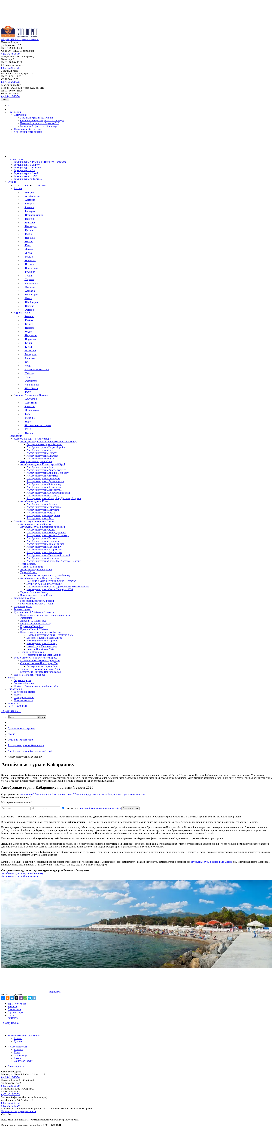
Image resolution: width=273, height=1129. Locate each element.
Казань (17, 1058)
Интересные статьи (24, 691)
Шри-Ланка (31, 388)
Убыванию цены (42, 794)
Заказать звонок (30, 39)
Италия (28, 241)
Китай (28, 346)
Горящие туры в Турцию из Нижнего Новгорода (40, 162)
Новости (18, 694)
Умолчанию (26, 794)
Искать (41, 717)
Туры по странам (17, 1003)
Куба (27, 414)
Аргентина (30, 402)
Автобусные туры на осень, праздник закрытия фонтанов (58, 586)
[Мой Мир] (12, 998)
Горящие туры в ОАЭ (25, 176)
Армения (29, 199)
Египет (28, 324)
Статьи (11, 1015)
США (27, 429)
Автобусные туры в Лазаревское (44, 487)
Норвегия (30, 260)
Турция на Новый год (32, 652)
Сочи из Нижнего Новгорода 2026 (39, 663)
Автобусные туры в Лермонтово (44, 490)
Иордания (30, 339)
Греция (28, 230)
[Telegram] (34, 998)
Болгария (29, 211)
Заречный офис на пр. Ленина (36, 117)
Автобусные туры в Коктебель (43, 509)
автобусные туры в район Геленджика (211, 861)
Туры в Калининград (31, 566)
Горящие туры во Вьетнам (28, 179)
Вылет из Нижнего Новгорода (24, 1035)
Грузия (28, 234)
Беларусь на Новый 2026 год (35, 623)
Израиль (29, 327)
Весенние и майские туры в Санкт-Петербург (51, 581)
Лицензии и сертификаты (28, 132)
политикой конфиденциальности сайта (100, 808)
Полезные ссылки (23, 700)
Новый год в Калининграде (42, 646)
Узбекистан (30, 380)
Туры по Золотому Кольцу (34, 592)
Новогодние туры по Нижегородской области (45, 615)
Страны (12, 181)
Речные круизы (22, 609)
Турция (28, 275)
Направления (15, 435)
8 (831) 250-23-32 (10, 1103)
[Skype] (30, 998)
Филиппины (31, 384)
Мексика (29, 417)
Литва (28, 253)
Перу (27, 421)
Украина (29, 279)
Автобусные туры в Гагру (41, 450)
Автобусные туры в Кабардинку (44, 484)
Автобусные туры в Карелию (36, 569)
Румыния (29, 271)
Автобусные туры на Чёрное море (32, 438)
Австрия (29, 192)
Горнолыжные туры (24, 598)
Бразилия (29, 406)
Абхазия (41, 185)
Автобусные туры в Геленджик (43, 478)
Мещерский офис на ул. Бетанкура (39, 126)
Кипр (27, 245)
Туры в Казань (28, 563)
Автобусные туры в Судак (41, 512)
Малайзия (30, 350)
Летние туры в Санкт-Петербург (44, 583)
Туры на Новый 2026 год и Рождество (34, 612)
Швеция (29, 306)
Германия (29, 222)
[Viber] (21, 998)
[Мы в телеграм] (25, 1030)
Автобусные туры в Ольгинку (43, 495)
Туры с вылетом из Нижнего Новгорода (35, 657)
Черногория (31, 294)
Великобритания (33, 215)
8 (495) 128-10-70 (10, 96)
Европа (18, 188)
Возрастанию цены (62, 794)
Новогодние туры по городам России (40, 632)
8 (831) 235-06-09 (10, 53)
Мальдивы (30, 354)
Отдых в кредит (22, 680)
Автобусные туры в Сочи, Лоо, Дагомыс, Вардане (54, 498)
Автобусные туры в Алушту (42, 504)
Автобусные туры (17, 1046)
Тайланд (29, 373)
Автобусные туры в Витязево (42, 475)
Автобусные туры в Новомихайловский (48, 492)
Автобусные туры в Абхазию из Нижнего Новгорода (48, 441)
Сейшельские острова (36, 369)
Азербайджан (32, 196)
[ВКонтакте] (3, 998)
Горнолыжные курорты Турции (37, 603)
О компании (14, 112)
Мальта (28, 256)
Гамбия (28, 320)
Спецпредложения (24, 697)
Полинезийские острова (37, 425)
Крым (17, 1052)
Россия (28, 185)
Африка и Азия (22, 312)
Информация (15, 689)
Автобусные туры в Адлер (41, 467)
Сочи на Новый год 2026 (40, 649)
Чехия (28, 298)
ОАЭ (27, 362)
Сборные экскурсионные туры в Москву (48, 575)
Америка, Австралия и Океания (31, 395)
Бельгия (29, 207)
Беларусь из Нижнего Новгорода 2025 (40, 672)
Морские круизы (23, 606)
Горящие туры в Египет (26, 164)
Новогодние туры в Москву (42, 643)
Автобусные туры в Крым (34, 501)
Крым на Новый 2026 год (34, 629)
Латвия (28, 249)
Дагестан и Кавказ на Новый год (44, 637)
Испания (29, 237)
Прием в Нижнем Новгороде (29, 674)
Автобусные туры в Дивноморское (45, 481)
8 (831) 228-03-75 (10, 68)
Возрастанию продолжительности (126, 794)
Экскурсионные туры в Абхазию (44, 444)
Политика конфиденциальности (18, 1111)
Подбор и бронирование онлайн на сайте (36, 686)
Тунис (28, 377)
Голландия (30, 226)
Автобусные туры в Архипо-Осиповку (48, 472)
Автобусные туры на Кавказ (35, 524)
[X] (16, 998)
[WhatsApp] (25, 998)
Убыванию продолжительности (90, 794)
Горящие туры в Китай (26, 173)
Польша (29, 264)
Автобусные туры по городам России (34, 521)
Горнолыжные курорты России (37, 600)
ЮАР (27, 392)
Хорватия (29, 290)
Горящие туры (15, 159)
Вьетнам (29, 316)
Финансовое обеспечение (28, 129)
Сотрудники (20, 114)
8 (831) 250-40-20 (10, 82)
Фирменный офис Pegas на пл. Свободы (42, 120)
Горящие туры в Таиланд (27, 167)
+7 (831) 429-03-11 (11, 39)
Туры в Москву (28, 572)
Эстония (29, 309)
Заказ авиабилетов (24, 683)
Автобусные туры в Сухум (41, 458)
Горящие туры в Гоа (24, 170)
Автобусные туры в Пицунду (42, 455)
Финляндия (31, 283)
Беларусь (29, 203)
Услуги (11, 677)
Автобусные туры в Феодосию (43, 515)
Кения (28, 343)
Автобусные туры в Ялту (40, 518)
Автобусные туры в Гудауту (42, 453)
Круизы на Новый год (32, 626)
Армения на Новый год (33, 620)
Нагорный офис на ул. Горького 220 (39, 123)
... (8, 105)
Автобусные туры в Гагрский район (46, 447)
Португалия (31, 268)
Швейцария (31, 302)
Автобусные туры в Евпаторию (44, 507)
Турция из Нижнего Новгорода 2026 (40, 669)
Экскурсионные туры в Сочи (36, 461)
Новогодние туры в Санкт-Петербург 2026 (50, 589)
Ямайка (28, 433)
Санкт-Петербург (23, 1060)
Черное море (20, 1055)
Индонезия (30, 335)
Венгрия (29, 218)
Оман (27, 365)
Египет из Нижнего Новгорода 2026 (40, 660)
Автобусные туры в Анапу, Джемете (46, 470)
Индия (28, 331)
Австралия (30, 399)
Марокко (29, 358)
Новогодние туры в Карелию (42, 640)
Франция (29, 287)
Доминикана (31, 410)
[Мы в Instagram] (18, 1030)
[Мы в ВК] (4, 1030)
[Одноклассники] (7, 998)
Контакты (13, 703)
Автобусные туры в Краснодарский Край (42, 464)
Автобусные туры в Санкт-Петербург (40, 578)
